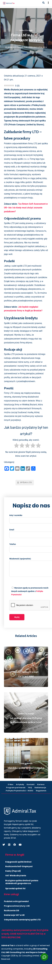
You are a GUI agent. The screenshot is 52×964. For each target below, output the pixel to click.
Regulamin (41, 790)
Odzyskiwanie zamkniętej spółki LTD (22, 919)
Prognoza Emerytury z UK (17, 906)
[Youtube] (20, 844)
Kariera (40, 784)
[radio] (16, 446)
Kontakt (31, 784)
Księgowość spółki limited (18, 861)
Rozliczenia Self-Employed (18, 866)
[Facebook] (14, 844)
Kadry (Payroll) (13, 871)
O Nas (10, 784)
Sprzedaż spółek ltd (15, 888)
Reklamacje (40, 787)
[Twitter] (3, 844)
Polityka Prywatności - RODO (19, 790)
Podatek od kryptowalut (16, 901)
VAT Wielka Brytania (15, 875)
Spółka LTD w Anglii (26, 30)
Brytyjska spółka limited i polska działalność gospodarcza (21, 882)
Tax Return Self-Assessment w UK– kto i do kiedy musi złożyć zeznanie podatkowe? (26, 208)
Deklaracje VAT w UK (14, 915)
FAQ (30, 787)
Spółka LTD (26, 482)
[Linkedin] (9, 844)
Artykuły (20, 784)
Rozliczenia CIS (11, 910)
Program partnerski (15, 787)
